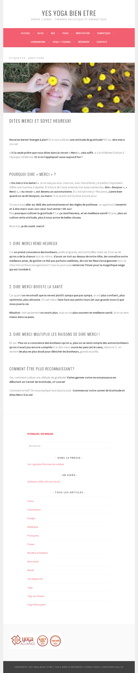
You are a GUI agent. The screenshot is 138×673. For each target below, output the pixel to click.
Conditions (92, 667)
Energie (31, 518)
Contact (101, 41)
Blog (41, 33)
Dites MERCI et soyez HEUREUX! (40, 120)
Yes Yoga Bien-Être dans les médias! (45, 464)
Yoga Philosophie (36, 604)
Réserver (83, 41)
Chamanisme (38, 41)
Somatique (103, 33)
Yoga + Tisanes (62, 41)
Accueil (25, 33)
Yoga (65, 33)
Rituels (30, 570)
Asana (30, 501)
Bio (53, 33)
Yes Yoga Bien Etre (69, 13)
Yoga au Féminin (35, 596)
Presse (30, 544)
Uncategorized (35, 578)
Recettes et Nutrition (37, 552)
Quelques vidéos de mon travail (43, 481)
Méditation (83, 33)
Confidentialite (112, 667)
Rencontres (33, 561)
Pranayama (33, 535)
